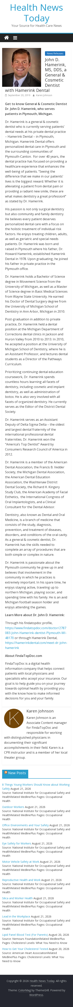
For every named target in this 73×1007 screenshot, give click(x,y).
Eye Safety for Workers (16, 843)
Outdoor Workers (13, 807)
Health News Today (36, 12)
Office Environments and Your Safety (25, 825)
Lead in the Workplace (16, 916)
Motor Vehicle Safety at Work (20, 862)
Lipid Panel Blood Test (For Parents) (25, 935)
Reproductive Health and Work (21, 880)
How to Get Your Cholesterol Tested (25, 949)
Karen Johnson (44, 95)
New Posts (17, 772)
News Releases (55, 53)
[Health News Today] (6, 38)
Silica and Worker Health (17, 898)
